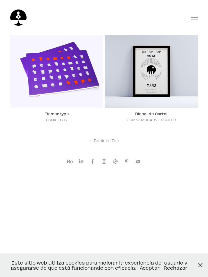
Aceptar (150, 268)
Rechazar (175, 268)
